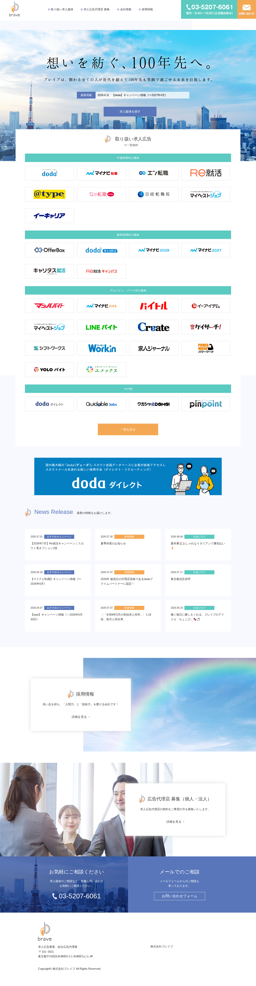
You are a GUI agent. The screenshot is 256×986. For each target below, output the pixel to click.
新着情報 (129, 536)
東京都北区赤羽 (180, 579)
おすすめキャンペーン (59, 536)
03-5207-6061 (80, 896)
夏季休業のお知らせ (113, 543)
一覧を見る (128, 429)
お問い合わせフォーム (179, 896)
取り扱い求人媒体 (62, 9)
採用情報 (147, 9)
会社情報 (125, 9)
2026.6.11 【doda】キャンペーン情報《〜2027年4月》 (132, 95)
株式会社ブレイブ (161, 946)
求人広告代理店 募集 (97, 9)
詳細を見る (79, 716)
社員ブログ (199, 536)
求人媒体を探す (130, 111)
